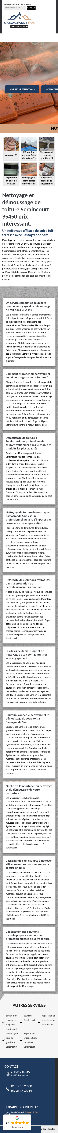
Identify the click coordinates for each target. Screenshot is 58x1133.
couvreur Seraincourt (29, 1018)
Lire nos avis (17, 1127)
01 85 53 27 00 (14, 1)
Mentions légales (46, 1129)
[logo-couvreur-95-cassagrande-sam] (19, 20)
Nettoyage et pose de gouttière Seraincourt (12, 1040)
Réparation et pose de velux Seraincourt (48, 1020)
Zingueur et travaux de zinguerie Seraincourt (11, 1022)
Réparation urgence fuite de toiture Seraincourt (30, 1040)
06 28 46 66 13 (35, 1)
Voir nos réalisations (22, 89)
